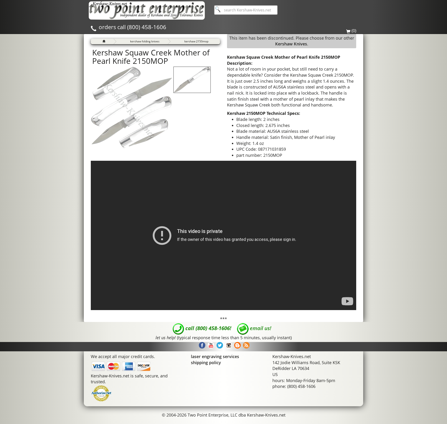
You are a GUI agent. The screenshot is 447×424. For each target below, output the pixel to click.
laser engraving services (215, 356)
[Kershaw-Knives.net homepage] (102, 41)
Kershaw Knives (291, 44)
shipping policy (206, 362)
